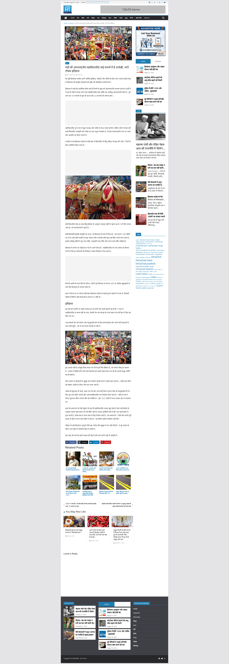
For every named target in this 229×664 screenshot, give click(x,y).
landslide (155, 271)
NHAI (158, 277)
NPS (161, 277)
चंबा (78, 18)
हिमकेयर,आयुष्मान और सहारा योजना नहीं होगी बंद (154, 68)
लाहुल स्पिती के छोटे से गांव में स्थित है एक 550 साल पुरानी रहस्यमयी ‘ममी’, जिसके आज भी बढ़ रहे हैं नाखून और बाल (121, 535)
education (139, 252)
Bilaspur (158, 240)
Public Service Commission (148, 281)
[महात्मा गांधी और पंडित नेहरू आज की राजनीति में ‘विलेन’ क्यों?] (150, 126)
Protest (138, 281)
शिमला (121, 18)
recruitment (140, 283)
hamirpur (142, 257)
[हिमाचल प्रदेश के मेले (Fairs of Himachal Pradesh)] (141, 202)
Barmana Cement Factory (147, 240)
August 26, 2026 (149, 83)
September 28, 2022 (81, 638)
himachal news (144, 260)
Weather (159, 286)
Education (136, 617)
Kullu (151, 271)
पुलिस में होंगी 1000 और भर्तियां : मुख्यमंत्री (153, 89)
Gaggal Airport (158, 254)
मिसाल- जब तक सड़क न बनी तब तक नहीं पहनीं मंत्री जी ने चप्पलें (156, 166)
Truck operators (152, 286)
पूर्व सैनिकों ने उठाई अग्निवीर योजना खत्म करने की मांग (97, 2)
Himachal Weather (145, 269)
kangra (140, 271)
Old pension (139, 279)
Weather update (141, 288)
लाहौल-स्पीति (138, 18)
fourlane (160, 252)
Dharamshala (160, 250)
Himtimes (79, 75)
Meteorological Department (158, 274)
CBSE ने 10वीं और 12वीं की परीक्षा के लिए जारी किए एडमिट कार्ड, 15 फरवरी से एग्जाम (81, 505)
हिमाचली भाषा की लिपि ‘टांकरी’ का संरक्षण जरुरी (156, 215)
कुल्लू (126, 18)
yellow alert (150, 288)
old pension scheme (147, 279)
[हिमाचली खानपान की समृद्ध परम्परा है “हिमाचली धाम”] (74, 517)
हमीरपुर (93, 18)
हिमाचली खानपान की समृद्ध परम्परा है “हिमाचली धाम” (73, 531)
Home (72, 18)
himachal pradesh (146, 263)
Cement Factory (149, 242)
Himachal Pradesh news (145, 266)
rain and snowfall (158, 281)
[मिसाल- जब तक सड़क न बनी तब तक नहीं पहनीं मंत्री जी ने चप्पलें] (141, 171)
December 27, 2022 (81, 626)
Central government (141, 243)
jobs (137, 271)
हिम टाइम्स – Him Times (80, 658)
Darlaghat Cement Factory (148, 250)
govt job (137, 257)
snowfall (158, 283)
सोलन (110, 18)
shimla (153, 283)
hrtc (159, 269)
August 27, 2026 (149, 72)
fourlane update (140, 254)
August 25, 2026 (149, 105)
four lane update (150, 254)
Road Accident (147, 283)
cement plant (159, 242)
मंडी (88, 18)
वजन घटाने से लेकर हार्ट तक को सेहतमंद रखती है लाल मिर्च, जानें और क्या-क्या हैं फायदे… (98, 533)
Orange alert (159, 279)
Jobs (134, 625)
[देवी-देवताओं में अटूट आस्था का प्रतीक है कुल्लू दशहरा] (141, 186)
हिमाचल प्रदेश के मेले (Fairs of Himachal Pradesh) (156, 198)
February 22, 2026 (81, 614)
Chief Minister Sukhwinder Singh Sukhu (149, 246)
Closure (138, 250)
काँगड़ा (82, 18)
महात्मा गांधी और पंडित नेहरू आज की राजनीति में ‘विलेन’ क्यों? (150, 146)
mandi (150, 274)
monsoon (138, 277)
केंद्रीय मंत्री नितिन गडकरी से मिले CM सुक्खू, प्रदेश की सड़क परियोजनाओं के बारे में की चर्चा (116, 505)
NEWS (135, 609)
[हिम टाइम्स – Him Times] (65, 17)
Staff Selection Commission (142, 286)
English (146, 18)
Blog (67, 63)
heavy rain (147, 257)
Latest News (142, 273)
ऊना (98, 18)
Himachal (156, 257)
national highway (146, 277)
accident (137, 240)
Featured (136, 613)
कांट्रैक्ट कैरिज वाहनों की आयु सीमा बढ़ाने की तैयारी (153, 78)
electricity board (147, 252)
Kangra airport (146, 271)
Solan (162, 283)
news (153, 277)
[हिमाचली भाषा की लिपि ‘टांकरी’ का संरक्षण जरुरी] (141, 219)
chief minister (149, 243)
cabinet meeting (140, 242)
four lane (154, 252)
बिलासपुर (104, 18)
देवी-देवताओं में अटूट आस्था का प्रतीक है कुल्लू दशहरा (155, 183)
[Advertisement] (98, 113)
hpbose (156, 269)
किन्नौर (131, 18)
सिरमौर (115, 18)
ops (154, 279)
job (162, 269)
